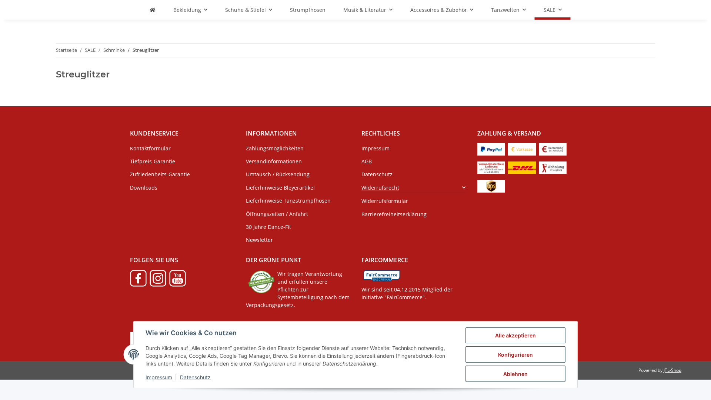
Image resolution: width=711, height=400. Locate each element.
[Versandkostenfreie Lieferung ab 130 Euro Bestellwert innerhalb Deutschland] (491, 167)
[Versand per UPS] (491, 185)
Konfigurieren (515, 354)
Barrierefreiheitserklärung (394, 214)
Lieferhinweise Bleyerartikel (280, 187)
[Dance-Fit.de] (152, 10)
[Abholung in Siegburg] (553, 167)
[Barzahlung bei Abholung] (553, 148)
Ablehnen (515, 374)
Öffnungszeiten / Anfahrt (277, 213)
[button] (413, 188)
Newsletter (259, 239)
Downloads (143, 187)
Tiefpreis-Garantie (152, 161)
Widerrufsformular (384, 200)
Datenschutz (195, 377)
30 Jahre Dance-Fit (268, 226)
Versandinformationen (274, 161)
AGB (366, 161)
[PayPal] (491, 148)
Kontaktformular (150, 148)
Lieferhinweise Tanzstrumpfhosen (288, 200)
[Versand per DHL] (522, 167)
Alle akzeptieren (515, 335)
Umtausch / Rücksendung (278, 174)
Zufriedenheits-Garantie (160, 174)
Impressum (159, 377)
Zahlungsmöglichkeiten (275, 148)
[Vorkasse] (522, 148)
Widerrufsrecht (380, 187)
